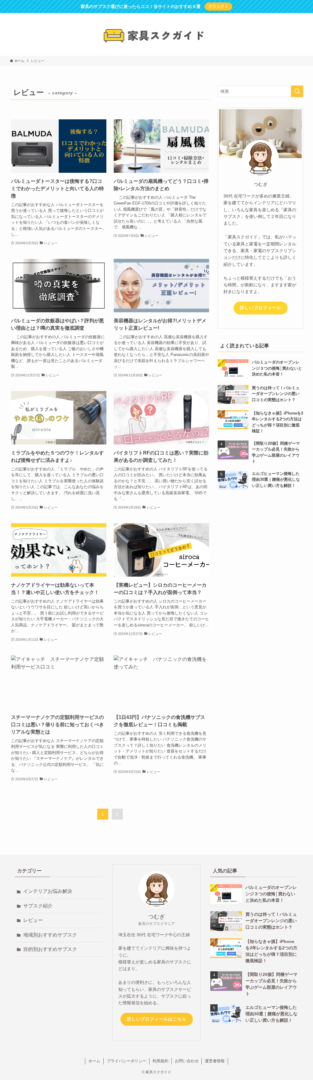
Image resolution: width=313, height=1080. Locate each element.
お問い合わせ (187, 1061)
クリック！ (218, 6)
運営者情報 (215, 1061)
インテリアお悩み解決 (47, 891)
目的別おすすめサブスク (50, 949)
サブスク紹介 (38, 905)
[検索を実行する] (297, 91)
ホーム (94, 1061)
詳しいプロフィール (260, 307)
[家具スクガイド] (156, 35)
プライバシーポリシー (126, 1061)
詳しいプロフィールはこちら (156, 1019)
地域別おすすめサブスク (50, 934)
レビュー (33, 920)
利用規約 (160, 1061)
